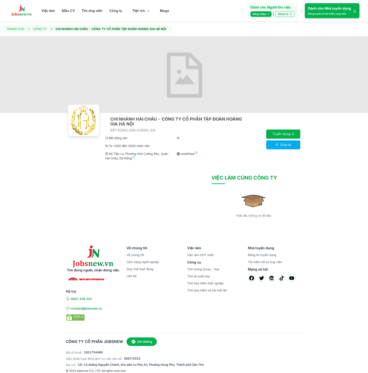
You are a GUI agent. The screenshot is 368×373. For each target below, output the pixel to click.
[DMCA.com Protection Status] (75, 317)
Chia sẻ (285, 145)
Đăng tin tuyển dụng (262, 255)
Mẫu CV (68, 11)
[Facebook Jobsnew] (251, 278)
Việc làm (48, 11)
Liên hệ (131, 276)
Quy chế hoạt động (139, 269)
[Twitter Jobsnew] (261, 278)
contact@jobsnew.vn (86, 308)
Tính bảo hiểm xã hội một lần (207, 290)
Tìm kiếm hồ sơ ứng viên (265, 262)
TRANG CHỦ (15, 29)
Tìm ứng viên (92, 11)
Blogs (164, 11)
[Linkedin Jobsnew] (271, 278)
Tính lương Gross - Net (203, 269)
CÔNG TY (40, 29)
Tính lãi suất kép (198, 276)
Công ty (115, 11)
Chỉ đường (144, 341)
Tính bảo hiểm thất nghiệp (205, 283)
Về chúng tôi (135, 255)
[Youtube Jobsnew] (291, 278)
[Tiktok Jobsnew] (281, 278)
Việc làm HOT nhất (200, 255)
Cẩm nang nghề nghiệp (142, 262)
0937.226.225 (81, 299)
